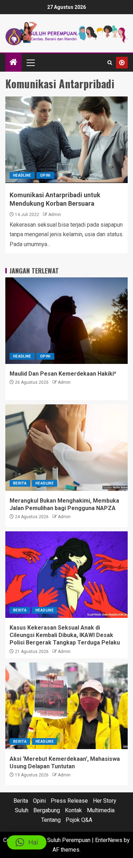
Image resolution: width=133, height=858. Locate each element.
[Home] (13, 63)
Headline (22, 175)
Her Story (104, 800)
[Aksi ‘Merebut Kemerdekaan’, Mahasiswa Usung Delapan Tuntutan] (66, 706)
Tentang (51, 820)
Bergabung (46, 810)
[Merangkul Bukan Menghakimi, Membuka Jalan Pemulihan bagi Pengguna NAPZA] (66, 447)
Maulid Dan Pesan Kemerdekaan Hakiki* (63, 373)
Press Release (69, 800)
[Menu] (30, 62)
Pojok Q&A (79, 820)
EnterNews (108, 840)
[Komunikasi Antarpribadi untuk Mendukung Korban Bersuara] (66, 139)
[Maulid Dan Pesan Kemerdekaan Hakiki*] (66, 320)
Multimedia (101, 810)
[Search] (109, 63)
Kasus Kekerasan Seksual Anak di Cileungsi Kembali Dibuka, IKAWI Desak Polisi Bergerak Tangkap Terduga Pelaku (65, 635)
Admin (54, 214)
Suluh (21, 810)
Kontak (73, 810)
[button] (30, 62)
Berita (20, 483)
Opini (45, 175)
